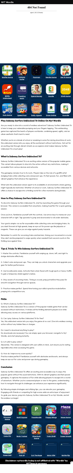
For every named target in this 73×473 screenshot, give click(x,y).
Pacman (36, 77)
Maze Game (66, 417)
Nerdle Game (51, 77)
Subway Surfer (22, 78)
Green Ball (7, 455)
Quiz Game (7, 115)
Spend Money (36, 96)
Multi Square (22, 417)
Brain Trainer (22, 436)
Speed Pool (21, 115)
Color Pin (7, 436)
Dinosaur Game (7, 418)
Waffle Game (7, 77)
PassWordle (36, 417)
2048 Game (66, 96)
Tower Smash (65, 436)
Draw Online (51, 115)
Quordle (65, 115)
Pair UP (22, 455)
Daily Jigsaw (36, 115)
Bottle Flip (66, 455)
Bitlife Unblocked (7, 97)
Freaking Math (22, 97)
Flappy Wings (51, 417)
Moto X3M (51, 455)
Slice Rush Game (36, 437)
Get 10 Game (65, 77)
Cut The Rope (36, 455)
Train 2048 (51, 436)
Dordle (51, 96)
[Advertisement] (7, 31)
